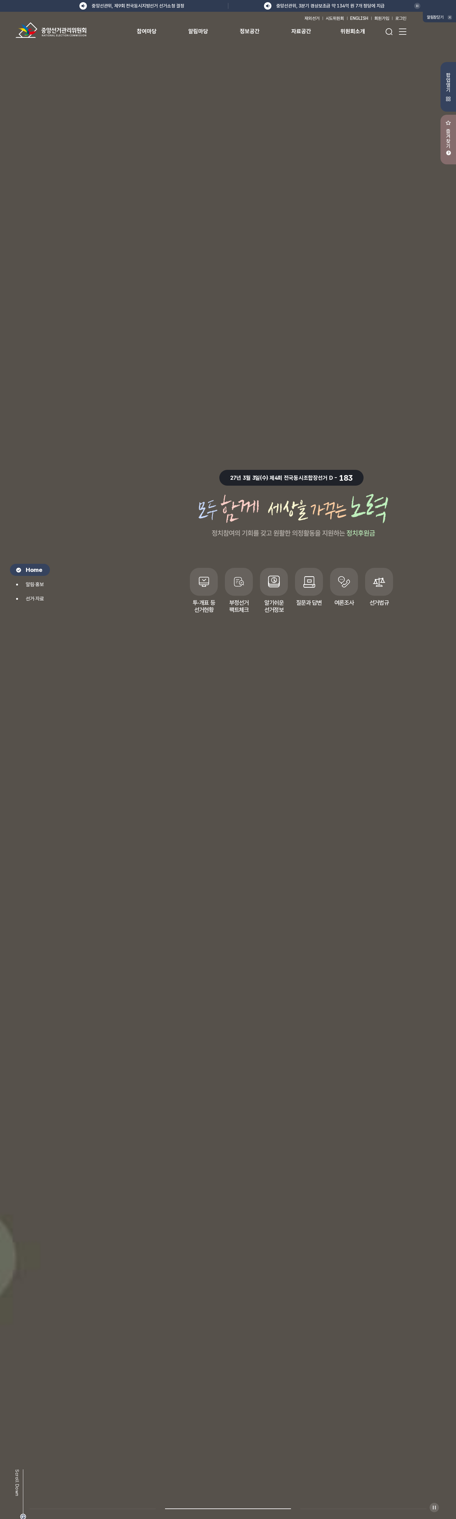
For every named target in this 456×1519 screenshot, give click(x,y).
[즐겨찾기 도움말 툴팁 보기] (448, 153)
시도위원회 (335, 18)
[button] (92, 1505)
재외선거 (312, 18)
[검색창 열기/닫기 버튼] (389, 31)
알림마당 (198, 31)
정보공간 (249, 31)
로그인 (400, 18)
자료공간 (301, 31)
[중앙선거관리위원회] (51, 30)
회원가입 (381, 18)
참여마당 (146, 31)
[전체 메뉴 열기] (402, 31)
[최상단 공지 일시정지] (417, 6)
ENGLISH (359, 18)
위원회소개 (352, 31)
